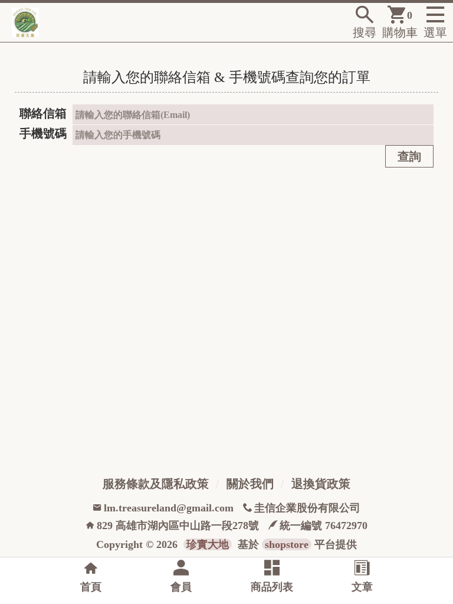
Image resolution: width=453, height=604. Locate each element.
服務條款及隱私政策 (156, 483)
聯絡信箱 (43, 113)
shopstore (286, 544)
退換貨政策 (320, 483)
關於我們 (250, 483)
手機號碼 (43, 133)
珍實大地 (207, 544)
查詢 (409, 156)
